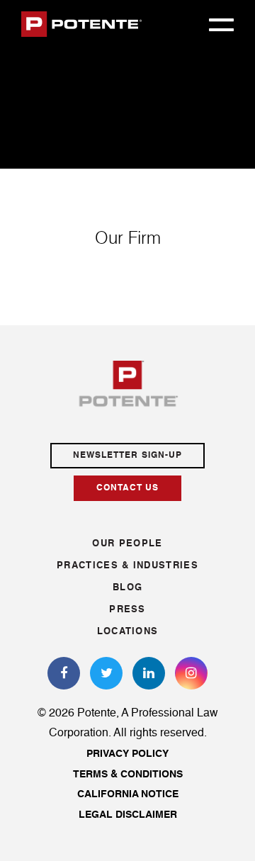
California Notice (127, 794)
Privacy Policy (127, 754)
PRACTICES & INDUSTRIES (127, 565)
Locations (128, 631)
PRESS (127, 609)
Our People (127, 543)
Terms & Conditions (128, 775)
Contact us (127, 488)
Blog (127, 587)
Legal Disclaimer (128, 815)
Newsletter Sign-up (127, 455)
